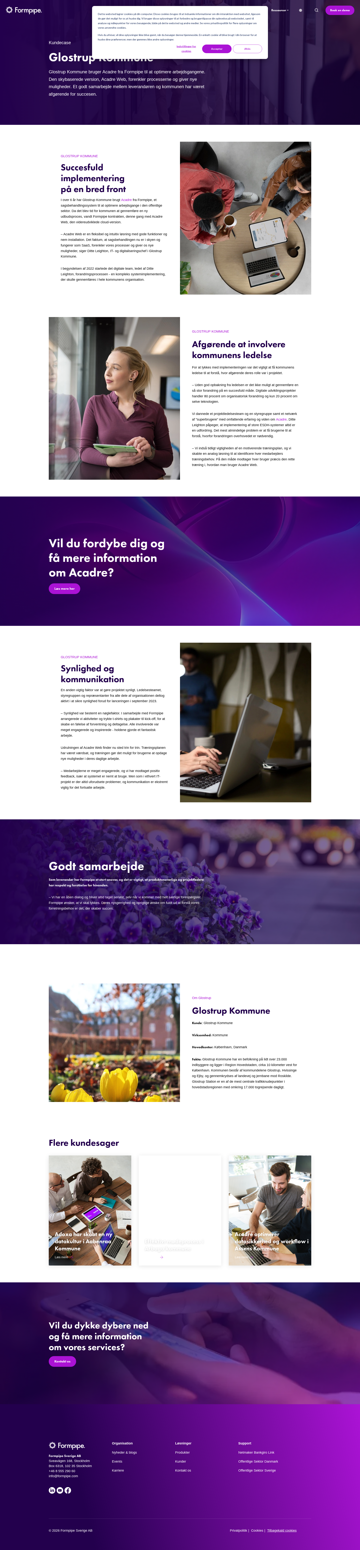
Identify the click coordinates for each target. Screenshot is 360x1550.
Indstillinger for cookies (186, 49)
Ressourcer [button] (278, 10)
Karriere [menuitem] (118, 1470)
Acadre (126, 200)
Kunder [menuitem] (180, 1461)
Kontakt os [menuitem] (183, 1470)
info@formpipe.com (63, 1476)
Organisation (122, 1443)
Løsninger (183, 1443)
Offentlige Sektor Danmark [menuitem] (258, 1461)
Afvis (247, 48)
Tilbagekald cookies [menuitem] (282, 1530)
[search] (316, 10)
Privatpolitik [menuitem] (238, 1530)
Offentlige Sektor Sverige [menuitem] (257, 1470)
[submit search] (316, 10)
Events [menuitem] (117, 1461)
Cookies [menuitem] (257, 1530)
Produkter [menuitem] (182, 1452)
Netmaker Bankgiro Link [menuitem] (256, 1452)
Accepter (217, 48)
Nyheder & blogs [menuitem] (124, 1452)
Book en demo (340, 10)
